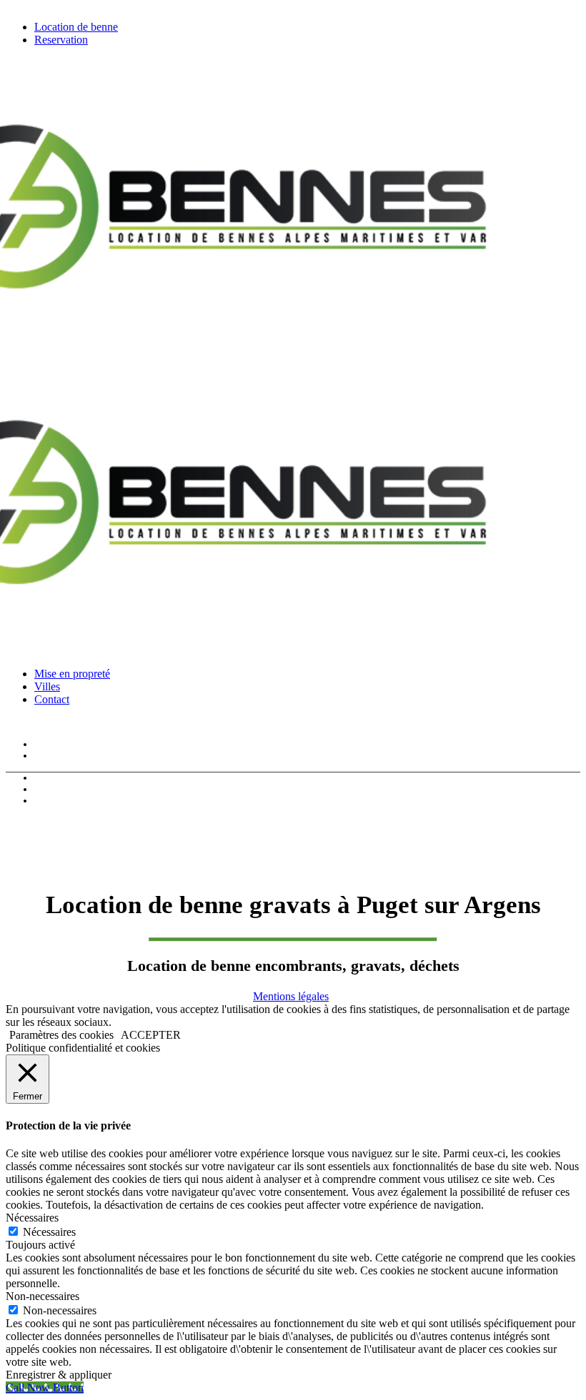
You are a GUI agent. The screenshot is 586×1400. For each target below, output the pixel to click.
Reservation (57, 755)
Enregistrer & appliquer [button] (58, 1375)
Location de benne (71, 744)
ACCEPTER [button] (151, 1035)
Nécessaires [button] (32, 1218)
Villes (45, 789)
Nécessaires (49, 1232)
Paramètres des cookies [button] (61, 1035)
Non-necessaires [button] (42, 1296)
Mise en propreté (68, 777)
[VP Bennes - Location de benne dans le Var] (211, 642)
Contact (49, 800)
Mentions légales (291, 996)
